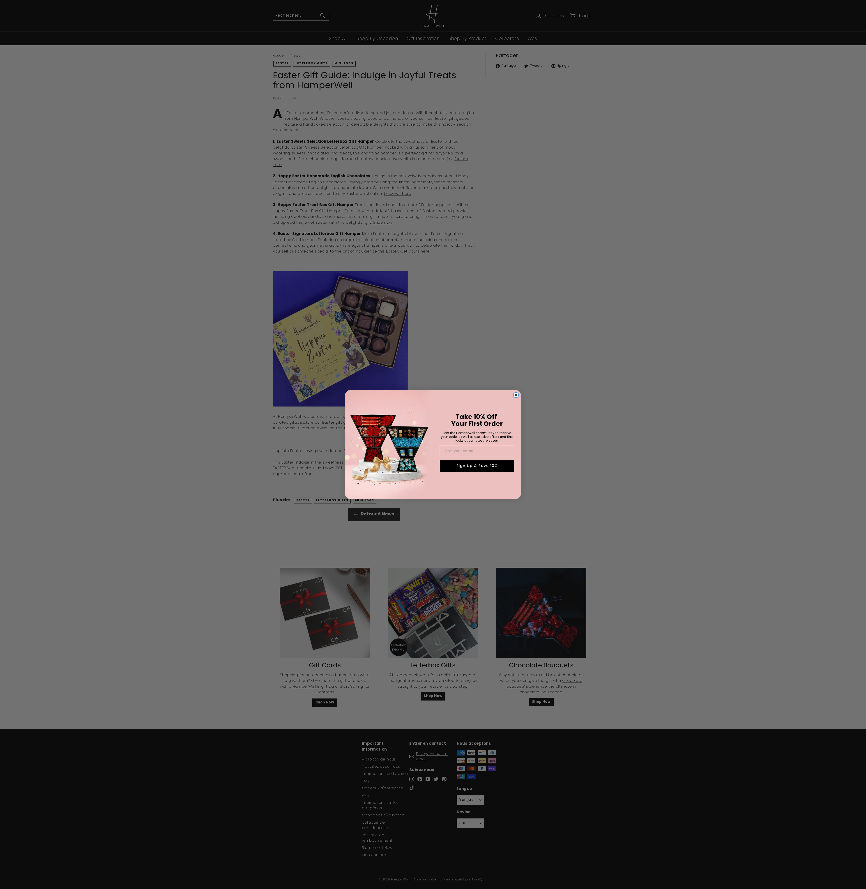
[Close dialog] (516, 395)
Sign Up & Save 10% (477, 466)
